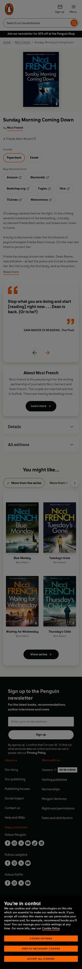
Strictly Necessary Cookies (41, 948)
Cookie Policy (51, 928)
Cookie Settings (41, 938)
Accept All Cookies (41, 958)
